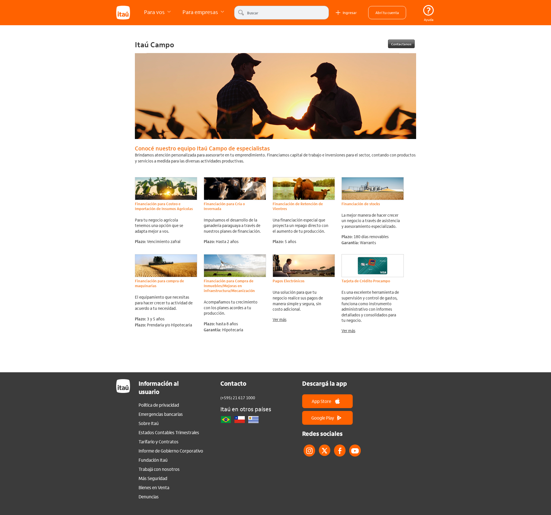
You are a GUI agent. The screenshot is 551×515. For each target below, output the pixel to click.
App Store (321, 401)
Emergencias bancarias (161, 414)
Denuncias (149, 496)
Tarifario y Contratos (159, 441)
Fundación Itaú (153, 460)
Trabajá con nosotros (159, 469)
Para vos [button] (155, 11)
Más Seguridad (153, 478)
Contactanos (401, 44)
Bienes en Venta (154, 487)
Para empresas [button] (201, 11)
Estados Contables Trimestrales (169, 432)
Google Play (322, 418)
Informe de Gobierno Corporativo (171, 451)
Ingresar (350, 12)
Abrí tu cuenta (387, 12)
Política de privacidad (159, 405)
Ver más (279, 319)
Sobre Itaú (149, 423)
